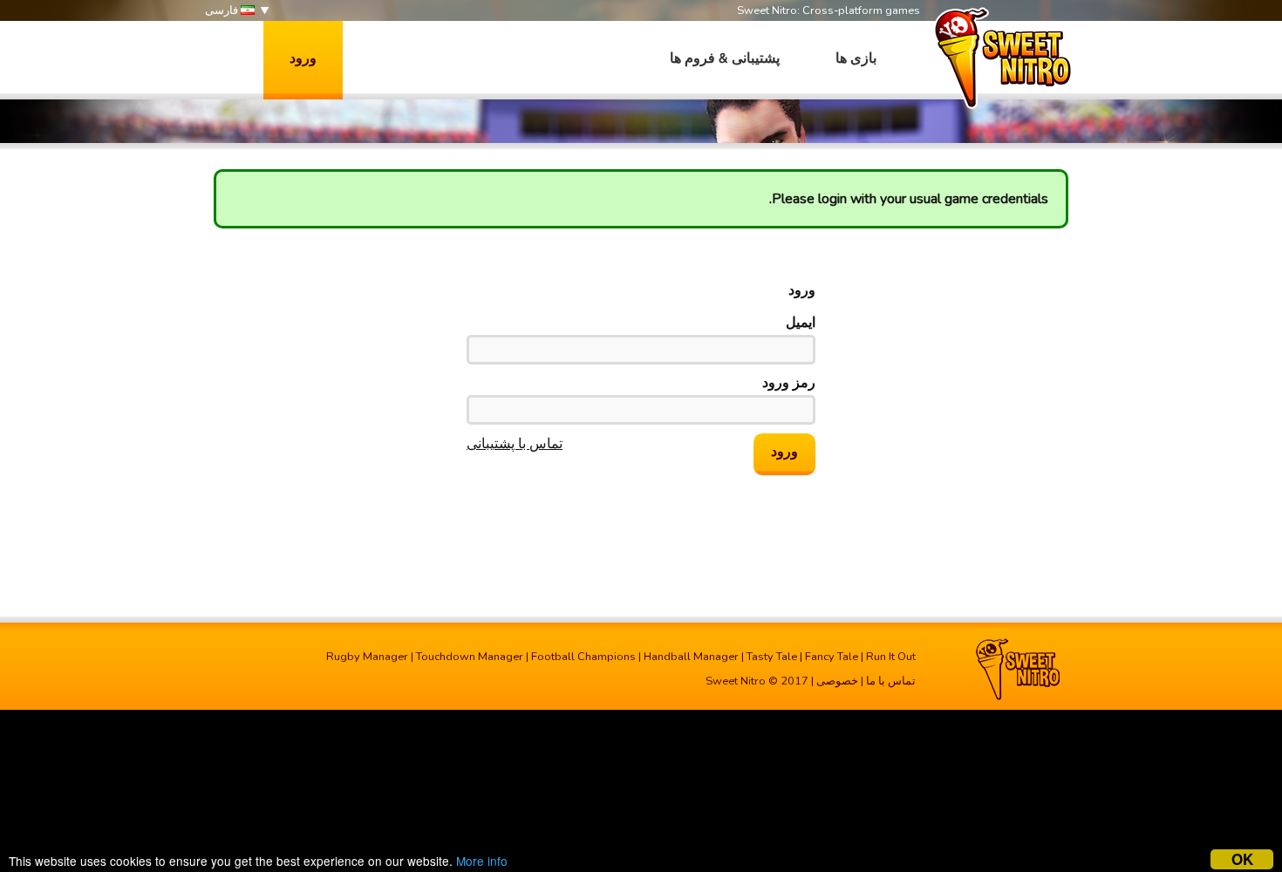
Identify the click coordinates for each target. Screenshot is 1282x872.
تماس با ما (891, 681)
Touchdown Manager (469, 656)
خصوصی (837, 681)
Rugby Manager (367, 656)
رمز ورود (788, 382)
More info (482, 860)
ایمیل (800, 322)
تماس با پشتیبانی (515, 443)
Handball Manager (691, 656)
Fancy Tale (831, 656)
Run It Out (891, 656)
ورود (303, 58)
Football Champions (583, 656)
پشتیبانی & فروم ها (725, 58)
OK (1242, 859)
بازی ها (855, 58)
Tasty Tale (772, 656)
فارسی (223, 10)
